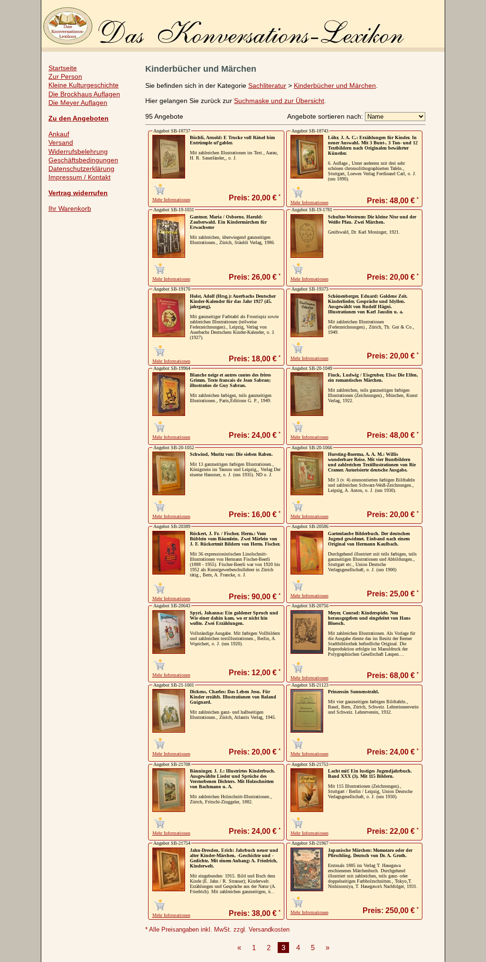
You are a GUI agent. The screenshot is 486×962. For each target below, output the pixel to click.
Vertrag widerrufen (78, 193)
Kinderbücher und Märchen (335, 85)
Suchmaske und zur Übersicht (279, 100)
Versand (60, 142)
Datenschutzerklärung (81, 168)
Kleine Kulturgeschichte (83, 85)
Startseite (62, 68)
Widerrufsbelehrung (78, 151)
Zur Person (65, 76)
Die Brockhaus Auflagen (84, 94)
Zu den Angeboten (78, 118)
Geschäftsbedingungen (83, 160)
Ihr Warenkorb (69, 208)
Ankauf (58, 134)
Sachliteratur (267, 85)
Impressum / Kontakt (79, 177)
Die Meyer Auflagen (77, 102)
